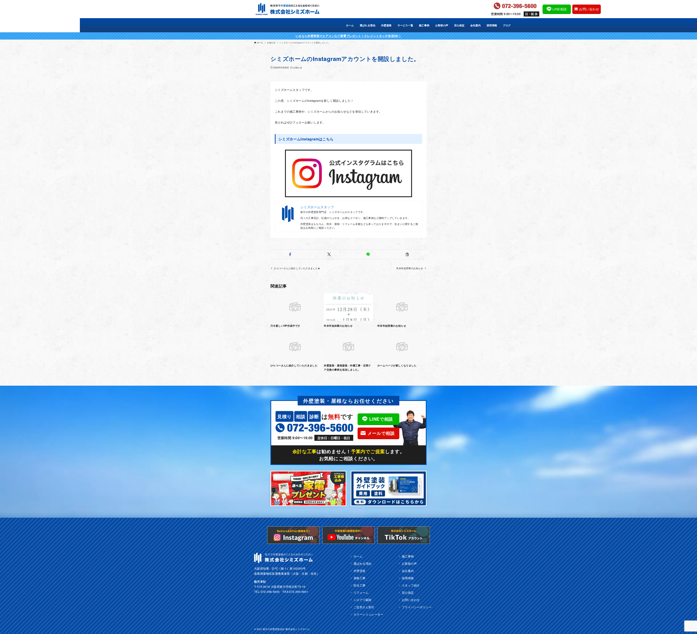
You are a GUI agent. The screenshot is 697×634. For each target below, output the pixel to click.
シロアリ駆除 (362, 600)
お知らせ (297, 67)
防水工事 (360, 585)
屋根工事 (360, 578)
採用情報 (408, 578)
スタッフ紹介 (411, 585)
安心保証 (408, 592)
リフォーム (361, 592)
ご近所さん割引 (364, 607)
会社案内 (408, 571)
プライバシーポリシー (417, 607)
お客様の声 (409, 563)
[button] (289, 254)
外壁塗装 (360, 571)
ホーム (358, 556)
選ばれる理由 (362, 563)
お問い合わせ (411, 600)
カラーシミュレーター (368, 614)
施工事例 (408, 556)
